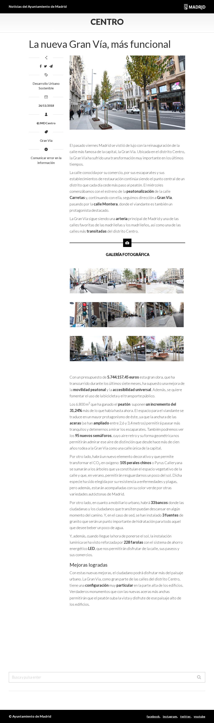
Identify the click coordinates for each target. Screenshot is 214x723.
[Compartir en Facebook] (41, 66)
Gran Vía (46, 140)
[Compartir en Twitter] (45, 66)
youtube (199, 716)
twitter (185, 716)
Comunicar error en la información (46, 160)
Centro (107, 22)
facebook (153, 716)
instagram (170, 716)
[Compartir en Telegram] (51, 66)
